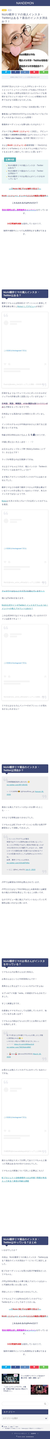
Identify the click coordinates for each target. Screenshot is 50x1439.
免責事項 (33, 1433)
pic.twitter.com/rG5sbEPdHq (18, 863)
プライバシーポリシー (20, 1433)
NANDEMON (25, 3)
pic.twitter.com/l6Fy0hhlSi (17, 785)
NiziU (4, 10)
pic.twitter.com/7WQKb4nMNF (19, 1047)
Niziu (4, 501)
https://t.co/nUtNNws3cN (24, 1044)
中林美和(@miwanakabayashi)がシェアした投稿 (23, 1151)
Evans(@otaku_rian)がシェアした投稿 (19, 384)
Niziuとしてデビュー (26, 306)
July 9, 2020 (30, 869)
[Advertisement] (25, 264)
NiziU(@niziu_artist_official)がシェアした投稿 (22, 582)
